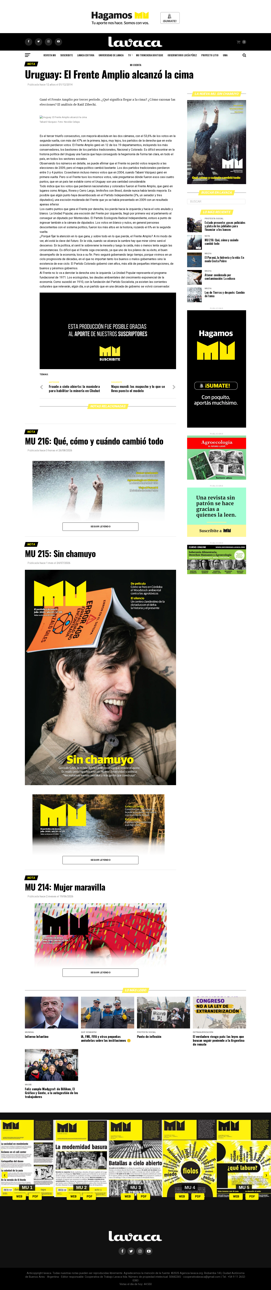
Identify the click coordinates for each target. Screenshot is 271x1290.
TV (129, 55)
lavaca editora (85, 55)
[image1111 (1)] (108, 368)
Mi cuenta (135, 65)
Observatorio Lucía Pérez (182, 55)
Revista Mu (50, 55)
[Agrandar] (162, 908)
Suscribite (66, 55)
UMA (225, 55)
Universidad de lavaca (111, 55)
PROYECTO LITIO (209, 55)
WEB (19, 1196)
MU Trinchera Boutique (149, 55)
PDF (35, 1196)
